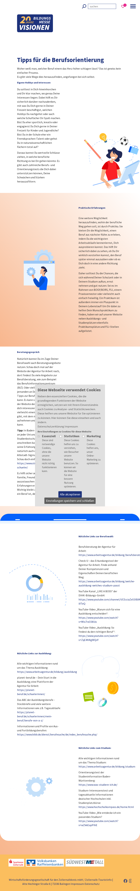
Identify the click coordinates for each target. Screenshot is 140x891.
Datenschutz (92, 884)
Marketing (94, 436)
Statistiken (71, 436)
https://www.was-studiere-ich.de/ (98, 784)
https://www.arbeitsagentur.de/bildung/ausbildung (47, 671)
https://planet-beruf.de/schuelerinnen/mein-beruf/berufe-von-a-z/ (34, 716)
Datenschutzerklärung (51, 426)
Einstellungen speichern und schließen (70, 501)
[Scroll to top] (127, 859)
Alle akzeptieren (70, 494)
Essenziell (49, 436)
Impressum (77, 884)
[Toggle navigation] (133, 6)
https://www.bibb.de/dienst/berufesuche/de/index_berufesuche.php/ (57, 734)
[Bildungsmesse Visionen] (35, 8)
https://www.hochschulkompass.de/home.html (106, 807)
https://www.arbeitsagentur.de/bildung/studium (107, 766)
